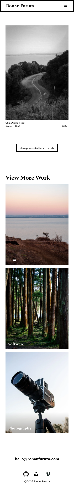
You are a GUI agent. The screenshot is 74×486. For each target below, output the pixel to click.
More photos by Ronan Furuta (37, 148)
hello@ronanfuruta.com (37, 458)
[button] (64, 6)
